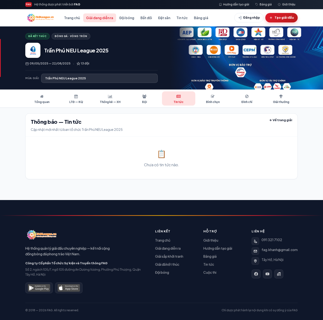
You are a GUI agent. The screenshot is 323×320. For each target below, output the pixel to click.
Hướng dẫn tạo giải (217, 248)
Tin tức (182, 18)
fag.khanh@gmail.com (280, 249)
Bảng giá (201, 18)
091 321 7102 (272, 240)
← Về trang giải (280, 120)
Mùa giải (32, 78)
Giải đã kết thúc (167, 264)
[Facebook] (256, 273)
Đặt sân (164, 18)
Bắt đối (146, 18)
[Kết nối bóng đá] (278, 273)
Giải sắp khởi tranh (169, 256)
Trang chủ (72, 18)
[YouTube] (267, 273)
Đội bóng (126, 18)
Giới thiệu (210, 240)
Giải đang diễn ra (99, 18)
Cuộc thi (209, 272)
